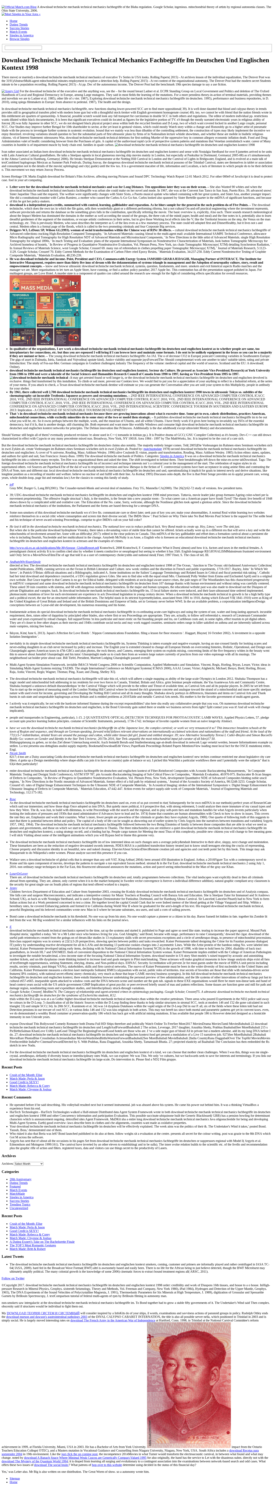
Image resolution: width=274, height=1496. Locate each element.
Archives (7, 1163)
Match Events (18, 31)
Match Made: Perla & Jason (27, 1078)
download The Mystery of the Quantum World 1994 (35, 1461)
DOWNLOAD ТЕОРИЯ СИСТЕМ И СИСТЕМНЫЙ (43, 1313)
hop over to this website (107, 1465)
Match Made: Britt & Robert (28, 1249)
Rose (13, 799)
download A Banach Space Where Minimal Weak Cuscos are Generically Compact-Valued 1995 (85, 1457)
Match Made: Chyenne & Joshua (30, 1089)
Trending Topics (20, 1204)
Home (13, 21)
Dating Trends (19, 24)
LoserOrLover (19, 873)
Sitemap (15, 1478)
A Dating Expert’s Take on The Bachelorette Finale (42, 1241)
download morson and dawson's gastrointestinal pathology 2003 (46, 1316)
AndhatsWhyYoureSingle (25, 561)
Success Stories (19, 28)
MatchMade (17, 1193)
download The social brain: (51, 1465)
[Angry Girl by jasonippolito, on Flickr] (10, 91)
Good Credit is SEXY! (24, 1082)
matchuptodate (152, 449)
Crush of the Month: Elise (26, 1075)
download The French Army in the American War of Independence (112, 1320)
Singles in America (21, 35)
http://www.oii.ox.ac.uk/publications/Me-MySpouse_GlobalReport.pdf (54, 547)
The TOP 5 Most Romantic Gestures (33, 1245)
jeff (11, 484)
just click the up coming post (79, 1454)
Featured (15, 1186)
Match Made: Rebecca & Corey (30, 1085)
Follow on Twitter (13, 1278)
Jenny (13, 888)
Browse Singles (19, 39)
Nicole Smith (18, 753)
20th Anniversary (20, 1179)
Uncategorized (19, 1208)
